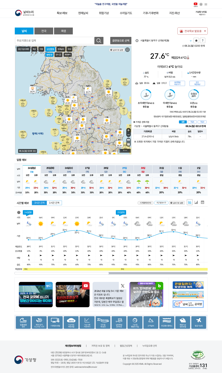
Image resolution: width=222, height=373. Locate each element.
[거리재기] (128, 140)
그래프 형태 (196, 202)
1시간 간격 (54, 202)
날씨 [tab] (24, 31)
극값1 (192, 122)
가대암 (59, 119)
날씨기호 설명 (118, 50)
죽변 (123, 108)
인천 (48, 110)
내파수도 (64, 125)
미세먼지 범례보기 (171, 107)
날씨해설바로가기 (177, 83)
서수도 (67, 106)
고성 (107, 81)
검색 (98, 40)
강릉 (115, 93)
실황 (182, 122)
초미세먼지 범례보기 (147, 107)
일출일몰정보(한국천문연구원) (194, 116)
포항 (130, 126)
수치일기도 (126, 13)
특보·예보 (62, 13)
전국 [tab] (43, 31)
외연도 (55, 130)
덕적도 (60, 107)
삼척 (120, 100)
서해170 (23, 132)
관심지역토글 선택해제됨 (196, 40)
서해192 (43, 152)
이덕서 (125, 145)
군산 (67, 139)
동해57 (125, 79)
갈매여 (64, 146)
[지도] (128, 144)
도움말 (202, 40)
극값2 (202, 122)
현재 (195, 45)
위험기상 (104, 13)
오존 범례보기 (195, 107)
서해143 (23, 100)
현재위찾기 (137, 40)
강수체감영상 (197, 83)
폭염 (63, 31)
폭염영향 (18, 269)
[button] (32, 180)
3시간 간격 (39, 202)
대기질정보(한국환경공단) (171, 116)
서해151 (33, 111)
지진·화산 (174, 13)
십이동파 (63, 137)
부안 (56, 143)
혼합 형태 (190, 202)
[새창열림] (127, 49)
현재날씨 (83, 13)
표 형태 (202, 202)
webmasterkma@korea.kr (85, 367)
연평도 (53, 98)
